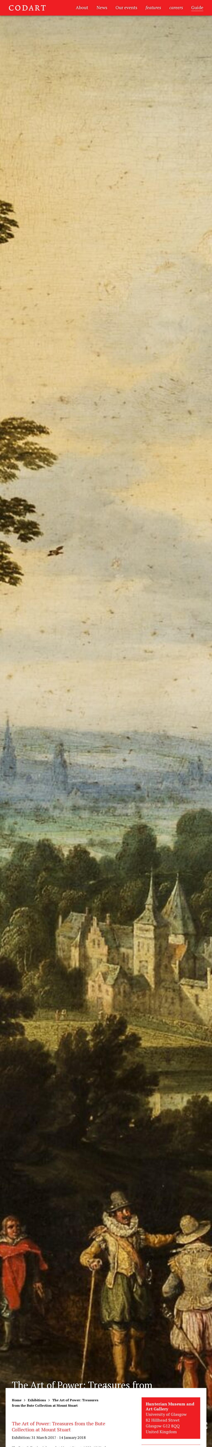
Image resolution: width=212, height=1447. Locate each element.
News (101, 7)
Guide (197, 7)
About (82, 7)
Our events (126, 7)
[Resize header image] (204, 1441)
